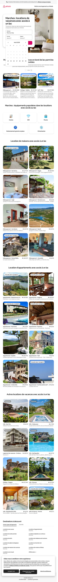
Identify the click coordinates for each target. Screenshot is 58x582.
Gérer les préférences (45, 571)
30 (25, 61)
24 (8, 61)
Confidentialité (22, 579)
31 (8, 64)
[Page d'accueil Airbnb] (7, 6)
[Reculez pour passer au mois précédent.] (8, 42)
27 (16, 61)
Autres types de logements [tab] (10, 524)
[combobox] (19, 33)
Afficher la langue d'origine (44, 2)
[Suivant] (31, 70)
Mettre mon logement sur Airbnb (43, 6)
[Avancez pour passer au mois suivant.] (25, 42)
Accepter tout (11, 571)
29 (22, 61)
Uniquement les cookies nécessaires (28, 572)
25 (11, 61)
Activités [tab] (21, 524)
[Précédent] (25, 70)
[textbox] (12, 38)
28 (19, 61)
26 (13, 61)
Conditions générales (33, 579)
